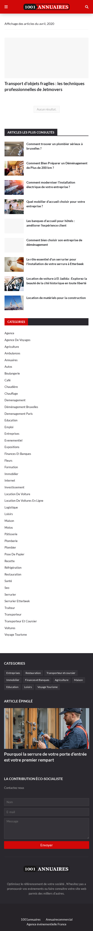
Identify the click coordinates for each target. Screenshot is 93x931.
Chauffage (11, 393)
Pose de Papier (14, 554)
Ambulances (12, 353)
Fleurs (8, 460)
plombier (10, 547)
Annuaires (11, 360)
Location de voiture (17, 494)
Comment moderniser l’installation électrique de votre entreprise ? (50, 184)
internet (10, 480)
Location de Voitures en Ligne (24, 500)
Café (8, 380)
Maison (9, 521)
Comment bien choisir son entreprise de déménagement (54, 242)
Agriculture (12, 347)
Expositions (12, 447)
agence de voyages (17, 340)
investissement (14, 487)
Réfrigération (13, 567)
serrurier (10, 594)
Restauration (13, 574)
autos (8, 366)
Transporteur (13, 614)
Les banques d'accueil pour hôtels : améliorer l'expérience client (50, 223)
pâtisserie (11, 534)
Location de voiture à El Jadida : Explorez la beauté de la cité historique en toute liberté (56, 281)
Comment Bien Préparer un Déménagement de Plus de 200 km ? (56, 165)
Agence (9, 333)
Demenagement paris (19, 413)
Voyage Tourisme (16, 634)
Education (11, 420)
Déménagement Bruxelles (21, 407)
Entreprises (12, 433)
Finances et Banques (18, 454)
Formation (11, 467)
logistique (11, 507)
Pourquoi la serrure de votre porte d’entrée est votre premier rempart (45, 757)
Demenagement (15, 400)
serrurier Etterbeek (17, 601)
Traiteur (10, 608)
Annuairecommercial (59, 919)
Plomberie (11, 541)
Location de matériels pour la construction (56, 298)
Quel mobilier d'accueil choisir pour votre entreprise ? (55, 204)
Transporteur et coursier (21, 621)
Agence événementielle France (46, 924)
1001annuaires (31, 919)
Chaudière (11, 387)
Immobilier (11, 474)
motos (9, 527)
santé (8, 581)
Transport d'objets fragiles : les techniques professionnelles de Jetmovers (44, 86)
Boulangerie (12, 373)
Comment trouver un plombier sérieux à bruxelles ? (54, 146)
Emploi (9, 427)
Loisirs (9, 514)
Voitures (10, 628)
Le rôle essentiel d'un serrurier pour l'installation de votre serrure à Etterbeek (55, 261)
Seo (7, 588)
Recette (10, 561)
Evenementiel (13, 440)
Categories (16, 322)
